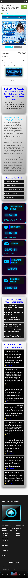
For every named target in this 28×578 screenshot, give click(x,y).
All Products (12, 562)
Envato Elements (7, 561)
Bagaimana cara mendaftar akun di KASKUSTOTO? (13, 313)
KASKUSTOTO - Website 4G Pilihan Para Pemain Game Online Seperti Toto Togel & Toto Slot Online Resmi (13, 119)
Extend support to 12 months (14, 60)
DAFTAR (20, 17)
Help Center (12, 528)
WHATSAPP (20, 576)
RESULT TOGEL (5, 538)
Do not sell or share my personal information (11, 552)
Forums (18, 533)
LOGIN (8, 17)
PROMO (3, 576)
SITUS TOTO (10, 3)
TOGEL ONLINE (5, 540)
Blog (17, 530)
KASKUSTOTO (3, 3)
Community (19, 528)
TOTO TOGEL (4, 535)
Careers (3, 548)
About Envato (5, 545)
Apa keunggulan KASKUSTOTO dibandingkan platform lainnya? (12, 330)
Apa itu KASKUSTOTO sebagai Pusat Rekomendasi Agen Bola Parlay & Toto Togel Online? (13, 307)
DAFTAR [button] (17, 47)
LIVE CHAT (25, 576)
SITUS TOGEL (5, 533)
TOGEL (15, 3)
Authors (12, 530)
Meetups (18, 535)
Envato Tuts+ (21, 561)
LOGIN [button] (8, 47)
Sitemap (3, 555)
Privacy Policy (5, 550)
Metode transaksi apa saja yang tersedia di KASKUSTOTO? (12, 325)
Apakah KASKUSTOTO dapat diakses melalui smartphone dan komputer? (12, 319)
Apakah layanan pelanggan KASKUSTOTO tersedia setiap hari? (13, 335)
